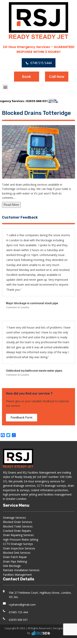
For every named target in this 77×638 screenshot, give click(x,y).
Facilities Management (17, 574)
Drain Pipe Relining (15, 561)
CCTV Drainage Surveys (18, 544)
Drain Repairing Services (18, 535)
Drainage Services (14, 517)
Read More (11, 204)
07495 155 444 (18, 612)
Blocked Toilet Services (18, 526)
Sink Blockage (12, 566)
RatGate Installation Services (21, 570)
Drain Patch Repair (15, 557)
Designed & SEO (62, 628)
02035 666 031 (18, 620)
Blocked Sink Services (16, 553)
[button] (5, 87)
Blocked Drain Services (17, 522)
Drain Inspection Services (19, 548)
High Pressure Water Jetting (20, 539)
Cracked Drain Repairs (17, 531)
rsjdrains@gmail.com (22, 604)
